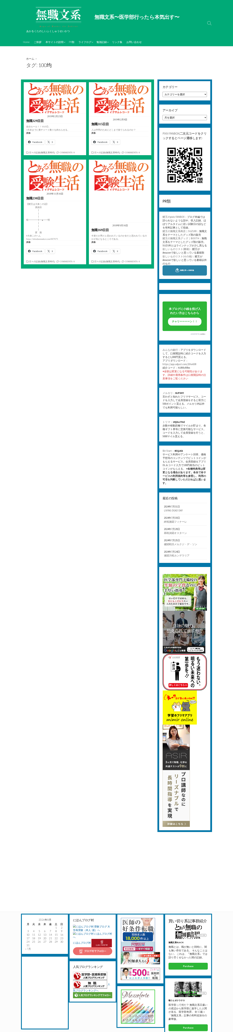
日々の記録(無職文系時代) (42, 152)
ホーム (30, 58)
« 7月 (28, 948)
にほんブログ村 (82, 942)
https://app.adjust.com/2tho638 (179, 364)
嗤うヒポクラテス (177, 1000)
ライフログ (84, 41)
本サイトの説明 (54, 41)
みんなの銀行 (170, 349)
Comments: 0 (67, 152)
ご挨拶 (37, 41)
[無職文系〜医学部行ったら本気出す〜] (58, 17)
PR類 (71, 41)
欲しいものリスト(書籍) (176, 249)
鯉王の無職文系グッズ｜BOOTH (181, 238)
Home (26, 41)
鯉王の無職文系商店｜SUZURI (180, 231)
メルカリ (168, 393)
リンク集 (117, 41)
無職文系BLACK (176, 942)
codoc (202, 334)
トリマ (166, 422)
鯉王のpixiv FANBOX (174, 216)
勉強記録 (102, 41)
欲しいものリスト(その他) (177, 256)
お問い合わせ (134, 41)
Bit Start (167, 450)
